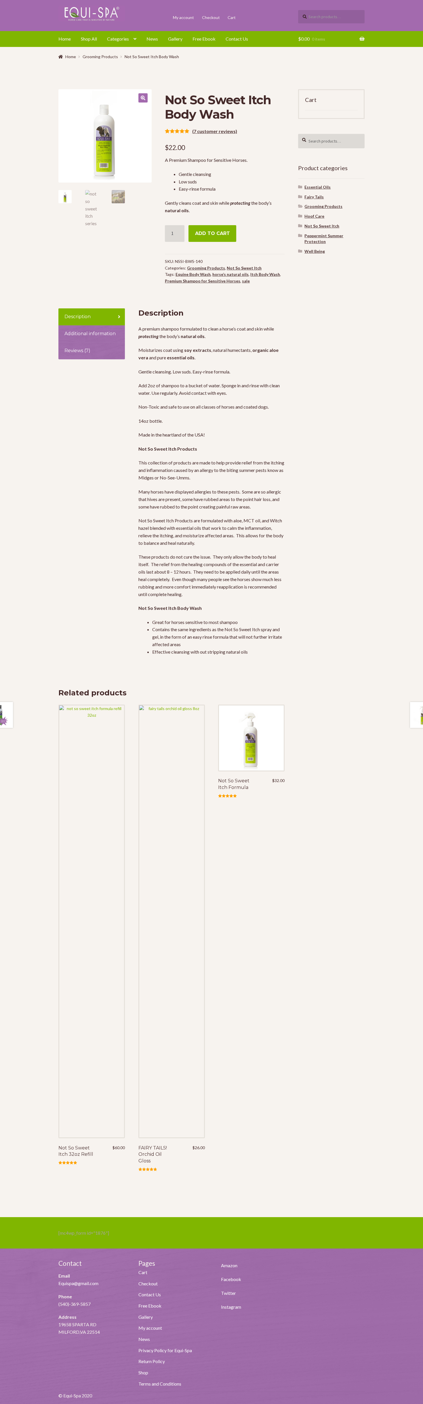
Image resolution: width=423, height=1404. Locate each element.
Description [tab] (77, 316)
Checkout (211, 17)
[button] (143, 98)
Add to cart (212, 233)
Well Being (314, 251)
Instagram (231, 1307)
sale (246, 280)
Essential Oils (317, 187)
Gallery (175, 38)
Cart (232, 17)
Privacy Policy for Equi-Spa (165, 1350)
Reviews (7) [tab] (77, 350)
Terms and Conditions (159, 1383)
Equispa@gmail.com (78, 1283)
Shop (143, 1372)
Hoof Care (314, 216)
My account (183, 17)
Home (64, 38)
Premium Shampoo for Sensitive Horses (202, 280)
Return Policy (151, 1361)
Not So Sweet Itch (244, 267)
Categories (118, 38)
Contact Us (237, 38)
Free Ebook (204, 38)
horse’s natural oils (230, 274)
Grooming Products (100, 56)
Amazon (229, 1265)
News (152, 38)
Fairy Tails (314, 196)
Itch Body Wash (265, 274)
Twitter (228, 1293)
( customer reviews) (214, 131)
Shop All (89, 38)
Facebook (231, 1279)
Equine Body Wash (193, 274)
